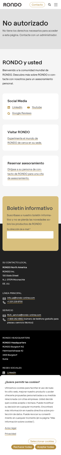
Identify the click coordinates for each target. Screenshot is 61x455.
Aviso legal (10, 428)
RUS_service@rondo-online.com (24, 315)
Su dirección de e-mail (18, 229)
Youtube (37, 107)
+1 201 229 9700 (15, 301)
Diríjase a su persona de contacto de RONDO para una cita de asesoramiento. (26, 174)
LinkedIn (17, 107)
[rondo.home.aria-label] (12, 5)
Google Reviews (21, 113)
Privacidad (10, 433)
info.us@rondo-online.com (21, 297)
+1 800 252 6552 (15, 318)
